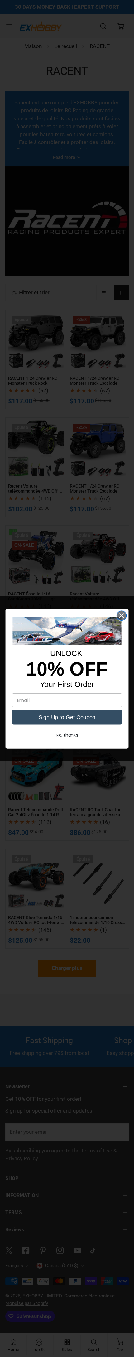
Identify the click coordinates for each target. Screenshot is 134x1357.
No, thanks (67, 735)
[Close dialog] (122, 615)
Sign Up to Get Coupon (67, 717)
